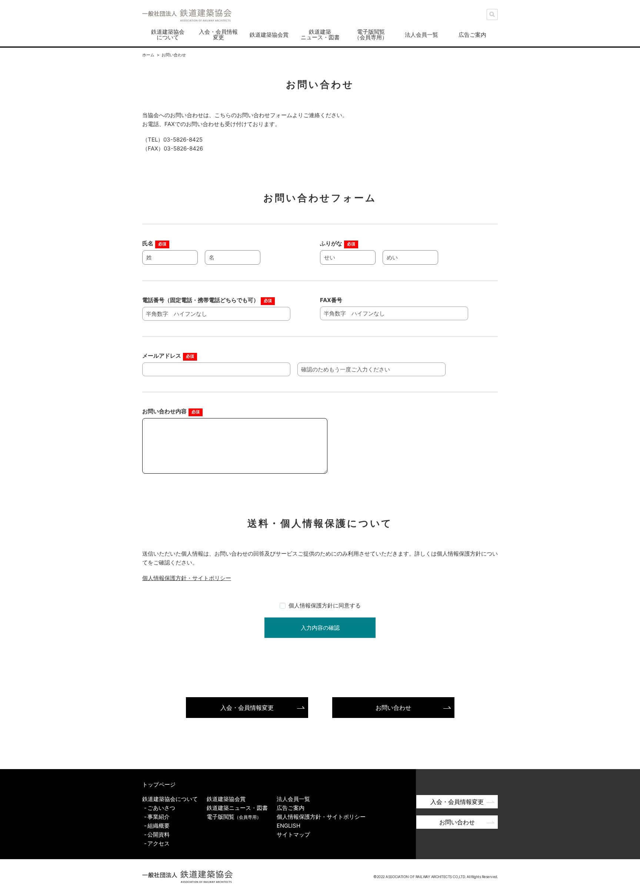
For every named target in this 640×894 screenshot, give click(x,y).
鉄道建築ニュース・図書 (320, 34)
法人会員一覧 (421, 34)
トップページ (159, 784)
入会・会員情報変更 (218, 34)
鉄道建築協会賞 (269, 34)
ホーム (148, 54)
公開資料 (158, 834)
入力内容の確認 (320, 628)
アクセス (158, 843)
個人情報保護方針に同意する (325, 605)
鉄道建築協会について (167, 34)
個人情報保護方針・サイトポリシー (186, 578)
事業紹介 (158, 816)
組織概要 (158, 825)
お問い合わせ (393, 707)
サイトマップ (293, 834)
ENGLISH (288, 825)
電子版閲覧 (234, 816)
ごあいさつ (161, 807)
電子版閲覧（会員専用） (370, 34)
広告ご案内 (472, 34)
